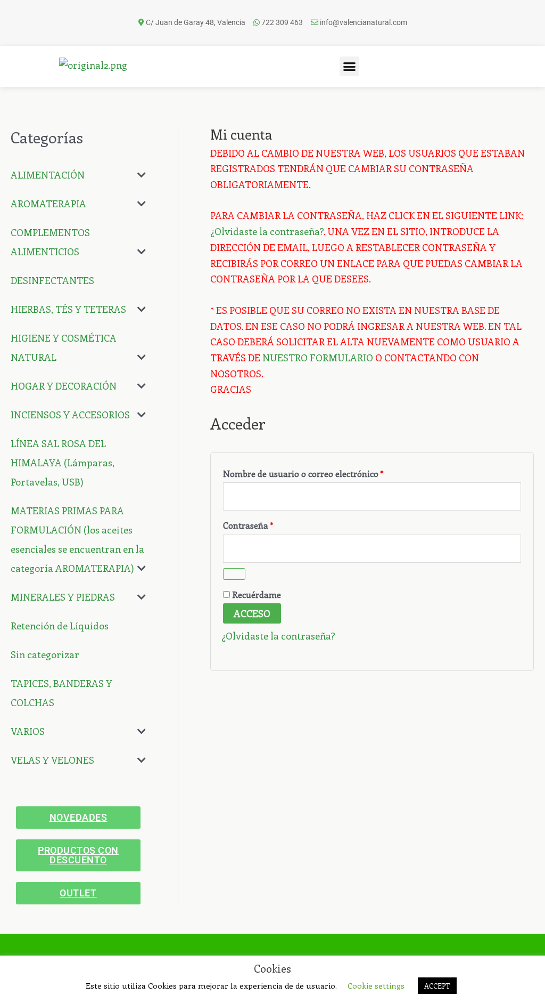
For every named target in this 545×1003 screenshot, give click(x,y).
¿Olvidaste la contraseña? (267, 231)
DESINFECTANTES (52, 280)
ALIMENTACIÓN (48, 174)
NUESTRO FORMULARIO (317, 357)
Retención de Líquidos (60, 625)
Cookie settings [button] (376, 985)
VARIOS (28, 731)
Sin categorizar (45, 654)
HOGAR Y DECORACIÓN (64, 385)
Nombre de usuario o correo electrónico (325, 472)
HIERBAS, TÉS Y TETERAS (68, 309)
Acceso (252, 613)
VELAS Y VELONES (52, 760)
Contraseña (270, 524)
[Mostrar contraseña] (234, 574)
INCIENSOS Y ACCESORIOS (70, 414)
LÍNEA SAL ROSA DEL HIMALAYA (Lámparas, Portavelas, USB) (62, 462)
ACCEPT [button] (437, 985)
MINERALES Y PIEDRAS (63, 597)
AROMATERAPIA (48, 203)
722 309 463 (282, 22)
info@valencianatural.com (363, 22)
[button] (350, 66)
